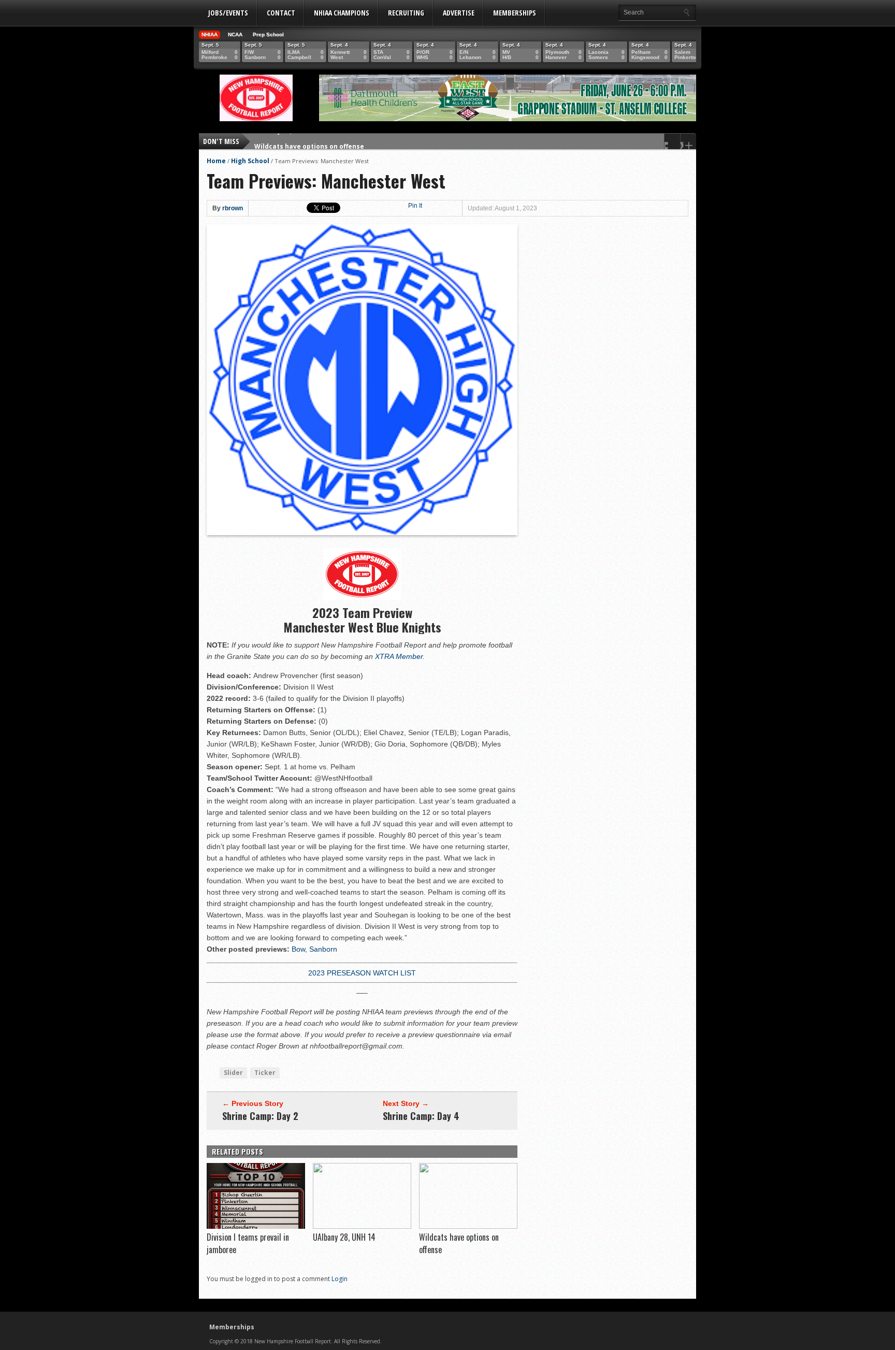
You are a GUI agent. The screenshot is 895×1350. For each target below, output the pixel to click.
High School (250, 160)
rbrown (232, 208)
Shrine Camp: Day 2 (260, 1116)
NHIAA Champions (341, 13)
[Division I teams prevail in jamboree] (256, 1226)
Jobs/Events (228, 13)
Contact (281, 13)
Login (339, 1278)
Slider (233, 1072)
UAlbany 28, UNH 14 (344, 1237)
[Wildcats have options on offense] (468, 1226)
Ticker (265, 1072)
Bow (298, 949)
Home (216, 160)
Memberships (514, 13)
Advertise (458, 13)
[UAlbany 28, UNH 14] (362, 1226)
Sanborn (323, 949)
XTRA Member (399, 656)
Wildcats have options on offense (309, 141)
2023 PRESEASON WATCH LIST (362, 973)
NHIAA (209, 34)
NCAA (235, 34)
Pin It (415, 205)
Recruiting (406, 13)
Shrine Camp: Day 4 (421, 1116)
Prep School (268, 34)
